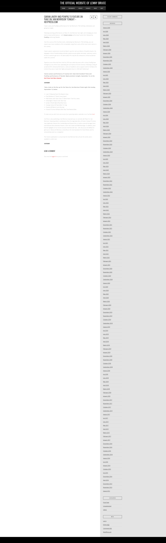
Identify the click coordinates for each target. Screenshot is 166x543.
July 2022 (105, 199)
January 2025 (106, 97)
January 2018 (106, 396)
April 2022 (106, 210)
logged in (54, 156)
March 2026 (106, 46)
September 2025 (108, 68)
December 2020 (107, 268)
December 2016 (107, 444)
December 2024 (107, 101)
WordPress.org (107, 532)
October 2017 (107, 407)
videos (105, 510)
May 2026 (106, 39)
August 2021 (106, 239)
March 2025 (106, 90)
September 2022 (108, 192)
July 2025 (105, 75)
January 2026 (106, 53)
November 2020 (107, 272)
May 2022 (106, 206)
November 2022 (107, 184)
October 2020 (107, 276)
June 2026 (106, 35)
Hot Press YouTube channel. (53, 78)
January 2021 (106, 265)
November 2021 (107, 228)
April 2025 (106, 86)
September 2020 (108, 279)
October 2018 (107, 363)
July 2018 (105, 374)
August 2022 (106, 195)
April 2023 (106, 170)
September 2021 (108, 236)
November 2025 (107, 60)
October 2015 (107, 469)
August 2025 (106, 71)
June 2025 (106, 79)
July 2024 (105, 115)
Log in (104, 521)
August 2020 (106, 283)
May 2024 (106, 122)
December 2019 (107, 312)
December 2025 (107, 57)
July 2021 (105, 243)
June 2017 (106, 422)
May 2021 (106, 250)
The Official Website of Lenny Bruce (83, 2)
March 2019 (106, 345)
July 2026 (105, 31)
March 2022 (106, 214)
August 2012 (106, 491)
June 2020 (106, 290)
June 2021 (106, 247)
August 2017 (106, 414)
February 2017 (107, 436)
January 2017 (106, 440)
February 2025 (107, 93)
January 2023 (106, 177)
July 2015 (105, 473)
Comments (107, 528)
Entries (106, 525)
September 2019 (108, 323)
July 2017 (105, 418)
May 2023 (106, 166)
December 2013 (107, 484)
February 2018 (107, 392)
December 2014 (107, 476)
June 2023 (106, 163)
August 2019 (106, 327)
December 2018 (107, 356)
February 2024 (107, 133)
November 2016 (107, 447)
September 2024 (108, 108)
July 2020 (105, 287)
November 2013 (107, 487)
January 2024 (106, 137)
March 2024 (106, 130)
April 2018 (106, 385)
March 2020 (106, 301)
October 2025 (107, 64)
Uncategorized (107, 506)
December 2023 (107, 141)
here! (93, 114)
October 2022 (107, 188)
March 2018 (106, 389)
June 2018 (106, 378)
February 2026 (107, 50)
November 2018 (107, 360)
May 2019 (106, 338)
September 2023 (108, 152)
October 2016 (107, 451)
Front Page (106, 502)
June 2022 (106, 203)
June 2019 (106, 334)
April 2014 (106, 480)
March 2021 (106, 257)
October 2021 (107, 232)
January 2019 (106, 352)
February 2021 (107, 261)
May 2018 (106, 381)
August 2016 (106, 458)
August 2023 (106, 155)
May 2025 (106, 82)
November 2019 (107, 316)
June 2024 (106, 119)
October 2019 (107, 319)
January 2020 (106, 309)
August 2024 (106, 112)
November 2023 (107, 144)
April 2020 (106, 298)
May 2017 (106, 425)
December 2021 (107, 225)
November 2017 (107, 403)
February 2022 (107, 217)
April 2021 (106, 254)
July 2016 (105, 462)
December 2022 (107, 181)
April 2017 (106, 429)
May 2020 (106, 294)
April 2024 (106, 126)
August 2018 (106, 371)
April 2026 (106, 42)
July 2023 (105, 159)
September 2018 (108, 367)
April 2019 (106, 341)
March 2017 (106, 433)
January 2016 (106, 465)
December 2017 (107, 400)
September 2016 (108, 454)
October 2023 (107, 148)
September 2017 (108, 411)
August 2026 (106, 28)
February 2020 (107, 305)
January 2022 (106, 221)
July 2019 (105, 330)
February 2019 (107, 349)
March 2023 (106, 174)
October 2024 (107, 104)
